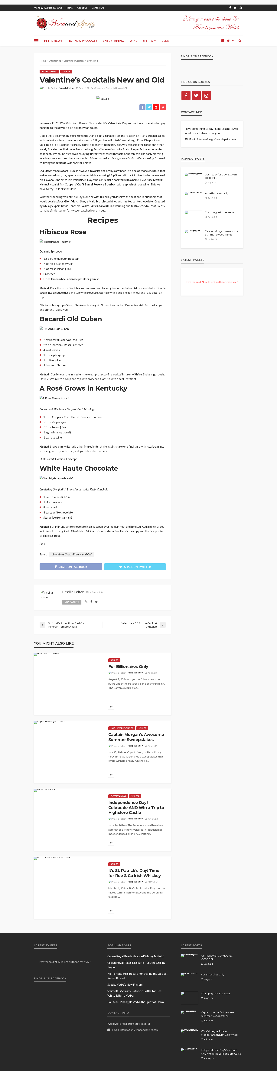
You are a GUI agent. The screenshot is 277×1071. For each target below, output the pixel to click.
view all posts (72, 602)
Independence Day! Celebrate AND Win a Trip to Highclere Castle (136, 807)
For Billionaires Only (128, 666)
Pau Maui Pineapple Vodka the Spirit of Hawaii (136, 1002)
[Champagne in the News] (193, 217)
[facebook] (230, 8)
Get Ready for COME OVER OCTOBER (221, 176)
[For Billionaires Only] (47, 654)
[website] (86, 601)
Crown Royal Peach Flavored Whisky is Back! (135, 956)
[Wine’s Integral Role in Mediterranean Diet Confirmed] (189, 1030)
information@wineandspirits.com (216, 139)
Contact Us (98, 7)
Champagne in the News (219, 212)
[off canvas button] (36, 41)
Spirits (148, 40)
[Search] (240, 41)
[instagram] (240, 8)
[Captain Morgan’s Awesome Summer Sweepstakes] (51, 722)
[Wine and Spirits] (65, 23)
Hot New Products (82, 40)
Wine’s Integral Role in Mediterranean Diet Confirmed (219, 1033)
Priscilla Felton (66, 87)
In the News (53, 40)
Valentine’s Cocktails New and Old (111, 88)
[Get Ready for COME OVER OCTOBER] (193, 174)
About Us (82, 7)
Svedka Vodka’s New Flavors (125, 984)
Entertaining (113, 40)
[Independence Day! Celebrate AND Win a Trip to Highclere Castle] (45, 790)
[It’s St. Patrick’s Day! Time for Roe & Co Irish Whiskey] (52, 858)
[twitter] (235, 8)
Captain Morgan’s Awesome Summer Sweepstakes (136, 737)
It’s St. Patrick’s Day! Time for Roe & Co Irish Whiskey (134, 873)
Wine (133, 40)
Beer (165, 40)
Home (69, 7)
